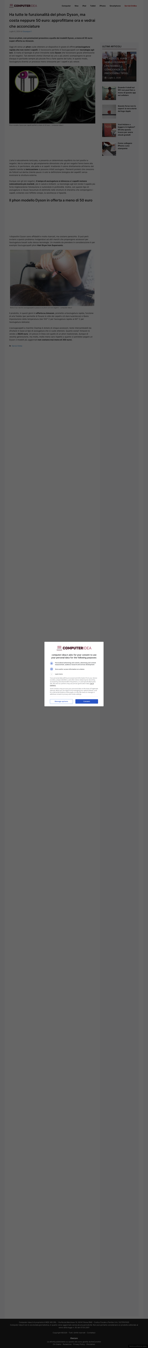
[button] (74, 674)
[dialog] (74, 674)
